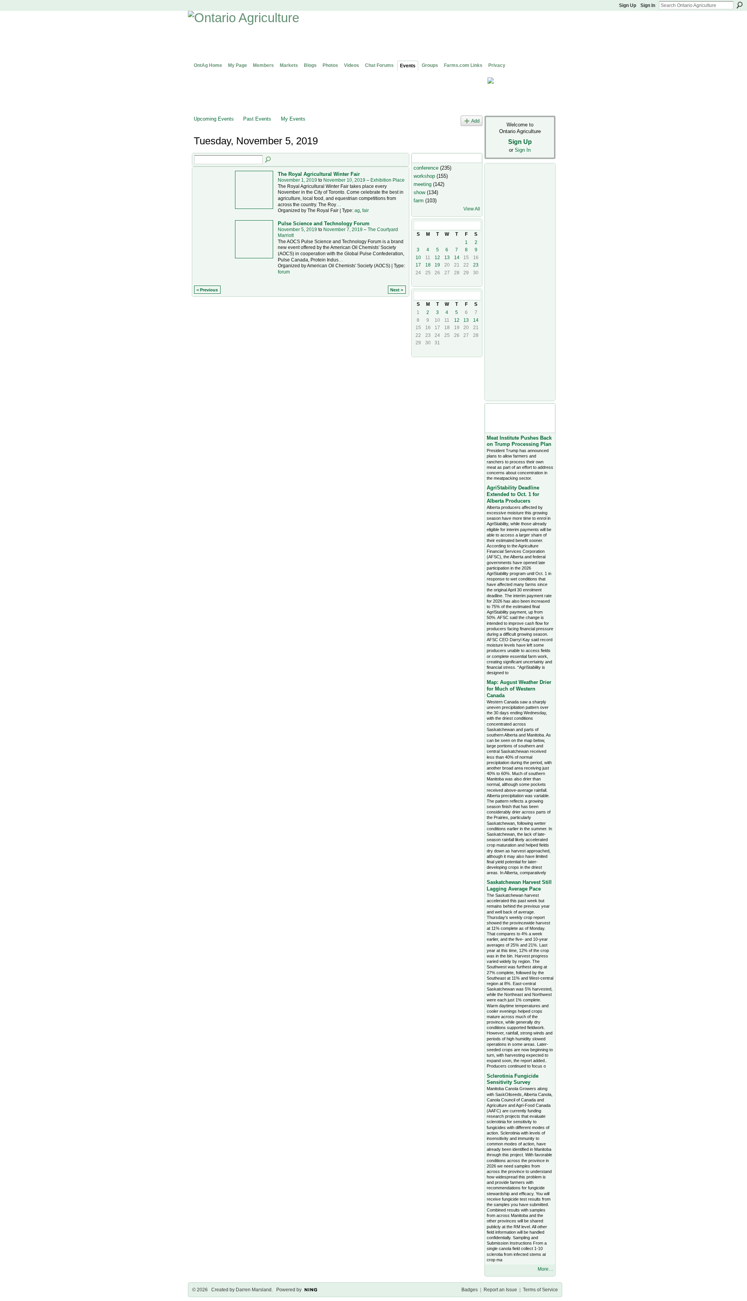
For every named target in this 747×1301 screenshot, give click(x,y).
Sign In (647, 5)
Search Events (268, 159)
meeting (422, 184)
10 (418, 257)
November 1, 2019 (297, 180)
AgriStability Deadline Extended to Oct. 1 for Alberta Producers (513, 494)
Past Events (257, 119)
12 (437, 257)
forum (284, 272)
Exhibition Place (387, 180)
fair (365, 210)
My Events (293, 119)
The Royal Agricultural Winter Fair (319, 174)
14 (456, 257)
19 (437, 265)
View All (471, 209)
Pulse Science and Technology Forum (324, 223)
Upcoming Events (214, 119)
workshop (424, 176)
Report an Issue (500, 1289)
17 (418, 265)
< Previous (207, 290)
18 (428, 265)
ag (357, 210)
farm (419, 200)
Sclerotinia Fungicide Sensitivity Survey (512, 1079)
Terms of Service (540, 1289)
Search (739, 5)
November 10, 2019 (344, 180)
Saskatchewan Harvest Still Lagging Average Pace (519, 885)
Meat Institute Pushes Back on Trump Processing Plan (519, 441)
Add (475, 120)
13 (447, 257)
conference (426, 168)
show (419, 192)
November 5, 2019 (297, 229)
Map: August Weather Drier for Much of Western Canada (519, 688)
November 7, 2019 (343, 229)
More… (545, 1269)
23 (476, 265)
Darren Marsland (254, 1289)
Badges (469, 1289)
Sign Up (627, 5)
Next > (396, 290)
